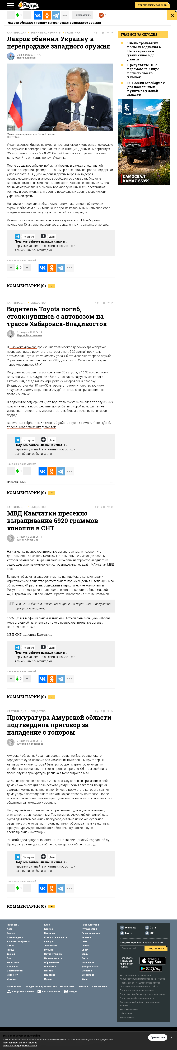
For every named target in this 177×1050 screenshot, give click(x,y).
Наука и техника (53, 954)
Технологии (88, 962)
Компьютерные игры (56, 937)
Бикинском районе (23, 347)
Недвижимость (53, 958)
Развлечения (99, 986)
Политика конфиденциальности (137, 998)
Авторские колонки (23, 991)
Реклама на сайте (129, 1009)
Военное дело (15, 937)
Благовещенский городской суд (86, 840)
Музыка (48, 949)
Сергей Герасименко (29, 335)
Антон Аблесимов (27, 539)
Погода (48, 970)
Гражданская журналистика (41, 986)
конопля (29, 634)
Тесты (85, 958)
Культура (49, 941)
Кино (47, 924)
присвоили (15, 224)
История (12, 979)
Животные (13, 962)
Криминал (49, 933)
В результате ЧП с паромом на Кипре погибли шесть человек (143, 71)
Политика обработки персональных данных (143, 994)
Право (48, 979)
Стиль (85, 954)
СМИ (84, 941)
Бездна (73, 991)
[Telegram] (56, 15)
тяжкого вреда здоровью (60, 768)
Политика (72, 32)
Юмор (85, 979)
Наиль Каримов (26, 57)
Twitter (129, 933)
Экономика (88, 975)
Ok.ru (153, 927)
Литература (50, 945)
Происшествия (90, 924)
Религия (86, 937)
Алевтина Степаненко (30, 743)
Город (10, 949)
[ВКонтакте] (38, 15)
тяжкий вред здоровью (25, 840)
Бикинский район (54, 423)
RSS (152, 933)
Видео (10, 945)
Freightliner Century (20, 390)
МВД (110, 564)
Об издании (126, 1013)
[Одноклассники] (47, 15)
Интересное (67, 986)
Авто (9, 929)
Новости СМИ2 (16, 482)
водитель (14, 423)
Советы (86, 945)
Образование (51, 962)
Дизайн (11, 954)
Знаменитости (15, 970)
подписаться (156, 948)
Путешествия (89, 929)
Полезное (82, 986)
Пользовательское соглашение (137, 990)
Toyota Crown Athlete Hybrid (44, 356)
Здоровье (12, 966)
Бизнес (11, 933)
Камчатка (44, 634)
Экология (87, 970)
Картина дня (16, 32)
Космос (48, 929)
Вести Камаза (127, 1017)
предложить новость (152, 5)
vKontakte (130, 927)
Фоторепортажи (51, 991)
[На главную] (28, 5)
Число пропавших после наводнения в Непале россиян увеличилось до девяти (144, 51)
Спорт (85, 949)
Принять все (158, 1037)
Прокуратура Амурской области (30, 828)
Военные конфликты (45, 32)
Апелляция (52, 840)
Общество (38, 302)
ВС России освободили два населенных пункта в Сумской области (146, 89)
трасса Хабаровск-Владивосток (31, 427)
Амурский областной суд (77, 844)
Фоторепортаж (90, 966)
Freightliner (30, 423)
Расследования (91, 933)
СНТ (18, 634)
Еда (9, 958)
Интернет (12, 975)
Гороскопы (13, 924)
